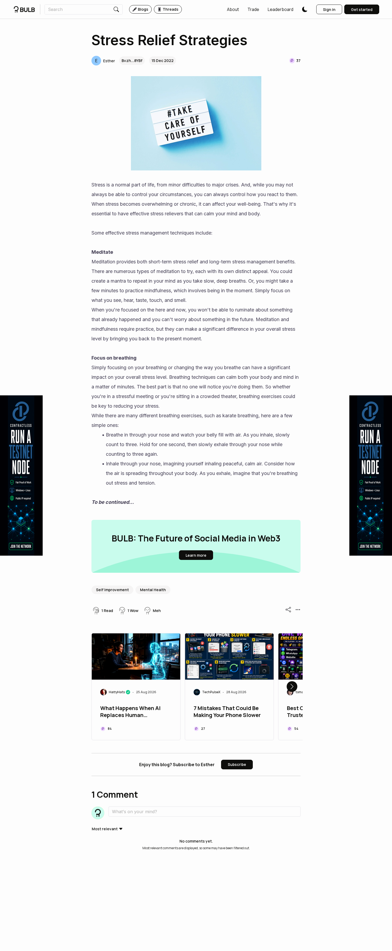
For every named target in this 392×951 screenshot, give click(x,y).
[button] (233, 9)
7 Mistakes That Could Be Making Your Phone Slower (227, 712)
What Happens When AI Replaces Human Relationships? (130, 712)
